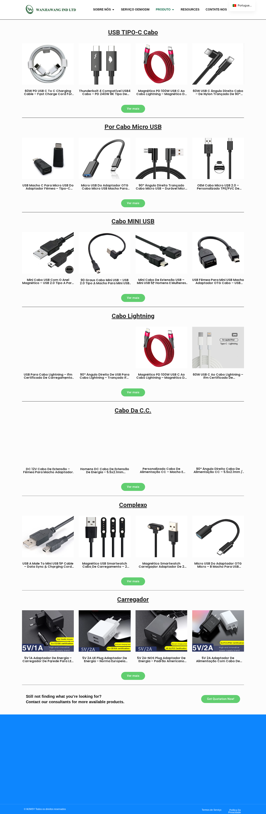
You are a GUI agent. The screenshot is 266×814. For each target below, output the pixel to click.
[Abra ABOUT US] (113, 9)
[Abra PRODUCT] (173, 9)
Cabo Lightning (133, 316)
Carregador (133, 599)
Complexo (133, 505)
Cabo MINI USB (133, 221)
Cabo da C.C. (133, 410)
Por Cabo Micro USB (133, 126)
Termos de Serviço (211, 810)
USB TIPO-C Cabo (133, 32)
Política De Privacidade (234, 811)
